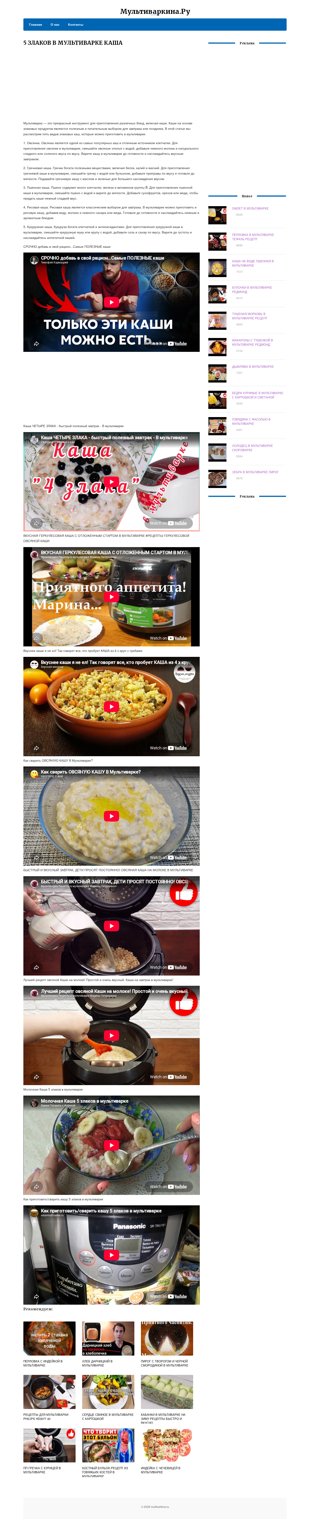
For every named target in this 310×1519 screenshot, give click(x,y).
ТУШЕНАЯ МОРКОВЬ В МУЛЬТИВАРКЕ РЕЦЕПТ (249, 316)
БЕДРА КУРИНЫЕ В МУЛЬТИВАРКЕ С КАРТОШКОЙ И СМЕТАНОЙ (257, 395)
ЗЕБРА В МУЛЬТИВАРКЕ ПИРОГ (255, 472)
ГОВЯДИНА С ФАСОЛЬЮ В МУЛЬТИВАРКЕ (251, 421)
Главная (35, 24)
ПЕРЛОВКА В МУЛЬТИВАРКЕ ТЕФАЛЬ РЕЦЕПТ (253, 237)
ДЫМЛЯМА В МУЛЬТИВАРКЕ (253, 366)
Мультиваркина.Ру (155, 11)
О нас (55, 24)
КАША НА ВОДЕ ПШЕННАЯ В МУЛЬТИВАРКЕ (253, 263)
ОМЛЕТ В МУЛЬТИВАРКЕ (250, 208)
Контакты (75, 24)
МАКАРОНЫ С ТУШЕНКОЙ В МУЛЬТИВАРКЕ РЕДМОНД (252, 342)
